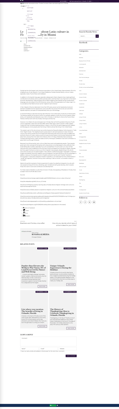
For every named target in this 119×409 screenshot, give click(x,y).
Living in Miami (82, 120)
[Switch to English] (53, 405)
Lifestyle (51, 37)
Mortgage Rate (82, 136)
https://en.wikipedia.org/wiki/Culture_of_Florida (33, 181)
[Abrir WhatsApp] (115, 405)
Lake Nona (81, 110)
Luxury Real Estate (83, 130)
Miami (55, 97)
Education (81, 67)
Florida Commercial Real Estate (86, 87)
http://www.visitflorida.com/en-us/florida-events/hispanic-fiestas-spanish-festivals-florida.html (45, 193)
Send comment (71, 356)
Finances (81, 74)
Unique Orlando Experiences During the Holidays (60, 268)
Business (81, 57)
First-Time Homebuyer (84, 77)
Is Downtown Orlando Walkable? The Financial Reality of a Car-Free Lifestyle (48, 376)
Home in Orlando (83, 93)
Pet (80, 153)
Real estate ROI (82, 160)
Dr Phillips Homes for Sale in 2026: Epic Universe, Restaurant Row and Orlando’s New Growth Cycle (48, 370)
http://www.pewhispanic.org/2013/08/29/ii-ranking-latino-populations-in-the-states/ (43, 204)
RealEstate (81, 163)
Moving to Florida (83, 140)
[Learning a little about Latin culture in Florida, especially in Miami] (56, 64)
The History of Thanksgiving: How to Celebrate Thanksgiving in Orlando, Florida (62, 312)
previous (32, 222)
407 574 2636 (63, 1)
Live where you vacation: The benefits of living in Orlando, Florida (32, 311)
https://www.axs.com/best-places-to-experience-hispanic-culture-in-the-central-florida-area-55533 (47, 189)
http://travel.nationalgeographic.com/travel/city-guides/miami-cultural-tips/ (40, 201)
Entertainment (82, 70)
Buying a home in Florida (84, 60)
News (80, 146)
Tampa (80, 176)
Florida (22, 90)
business (31, 98)
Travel (80, 186)
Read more (42, 286)
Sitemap (63, 378)
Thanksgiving (82, 179)
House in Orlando (83, 100)
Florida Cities (82, 84)
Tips (80, 183)
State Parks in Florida (84, 173)
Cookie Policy (64, 371)
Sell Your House (82, 166)
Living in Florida (82, 117)
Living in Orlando (83, 123)
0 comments (31, 37)
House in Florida (82, 97)
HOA (80, 90)
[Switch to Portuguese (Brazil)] (62, 405)
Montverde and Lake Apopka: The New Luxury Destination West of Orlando (48, 394)
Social (54, 37)
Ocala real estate (83, 150)
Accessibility (63, 368)
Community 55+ (82, 64)
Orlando (50, 117)
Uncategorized (82, 189)
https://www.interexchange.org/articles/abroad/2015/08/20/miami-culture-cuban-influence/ (45, 178)
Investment (81, 107)
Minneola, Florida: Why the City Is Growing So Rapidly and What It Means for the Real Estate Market (47, 388)
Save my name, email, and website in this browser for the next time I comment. (43, 351)
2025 (80, 54)
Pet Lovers (81, 156)
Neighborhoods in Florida (84, 143)
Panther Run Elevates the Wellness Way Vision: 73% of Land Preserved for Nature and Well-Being (33, 269)
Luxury (80, 127)
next (64, 223)
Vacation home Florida (84, 193)
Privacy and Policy (65, 375)
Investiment (81, 103)
